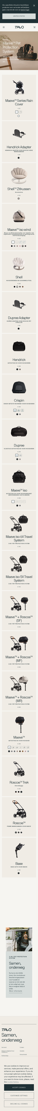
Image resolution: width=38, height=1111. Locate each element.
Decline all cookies (19, 1104)
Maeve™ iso (19, 490)
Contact (22, 1047)
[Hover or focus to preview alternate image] (19, 87)
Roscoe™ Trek (19, 782)
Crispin (19, 400)
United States (19, 16)
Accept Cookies (19, 1087)
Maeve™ (19, 737)
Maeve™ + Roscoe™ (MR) (18, 699)
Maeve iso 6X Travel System (19, 538)
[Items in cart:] (34, 27)
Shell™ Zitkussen (18, 189)
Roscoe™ (19, 823)
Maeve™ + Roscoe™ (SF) (18, 618)
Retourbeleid (23, 1054)
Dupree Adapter (19, 318)
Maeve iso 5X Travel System (19, 578)
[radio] (16, 112)
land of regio (25, 10)
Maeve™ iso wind (19, 229)
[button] (3, 27)
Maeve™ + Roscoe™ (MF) (18, 658)
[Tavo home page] (19, 27)
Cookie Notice (13, 1082)
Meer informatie (15, 991)
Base (19, 863)
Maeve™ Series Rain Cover (19, 102)
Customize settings (19, 1096)
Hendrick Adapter (19, 147)
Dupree (19, 445)
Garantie (22, 1051)
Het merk (4, 1047)
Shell (19, 277)
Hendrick (19, 360)
